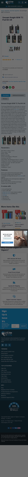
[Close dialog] (26, 231)
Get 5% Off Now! (7, 242)
